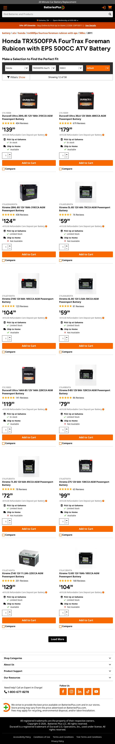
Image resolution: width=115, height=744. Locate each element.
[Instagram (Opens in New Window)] (71, 691)
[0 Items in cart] (110, 7)
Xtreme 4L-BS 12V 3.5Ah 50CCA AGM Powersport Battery (79, 300)
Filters (14, 77)
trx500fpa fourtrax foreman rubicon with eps (52, 33)
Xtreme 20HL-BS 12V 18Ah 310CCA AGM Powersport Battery (23, 209)
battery (6, 33)
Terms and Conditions (63, 737)
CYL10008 (6, 112)
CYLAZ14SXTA (8, 570)
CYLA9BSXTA (65, 387)
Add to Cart (29, 163)
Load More (57, 639)
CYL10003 (6, 387)
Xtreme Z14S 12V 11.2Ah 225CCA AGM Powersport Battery (22, 575)
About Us (9, 664)
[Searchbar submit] (110, 14)
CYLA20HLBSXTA (9, 204)
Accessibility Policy (22, 737)
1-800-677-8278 (18, 692)
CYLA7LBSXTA (8, 478)
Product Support (13, 671)
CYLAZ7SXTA (65, 478)
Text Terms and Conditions (89, 737)
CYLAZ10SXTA (8, 295)
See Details (90, 25)
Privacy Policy (57, 741)
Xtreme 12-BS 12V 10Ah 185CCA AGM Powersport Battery (79, 575)
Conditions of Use (42, 737)
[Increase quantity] (9, 154)
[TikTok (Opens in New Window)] (87, 691)
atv (14, 33)
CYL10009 (63, 112)
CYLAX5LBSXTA (66, 204)
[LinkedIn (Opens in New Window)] (79, 691)
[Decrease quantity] (9, 157)
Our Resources (12, 677)
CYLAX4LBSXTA (66, 295)
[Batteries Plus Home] (54, 7)
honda (21, 33)
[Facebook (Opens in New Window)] (63, 691)
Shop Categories (13, 658)
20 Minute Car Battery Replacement (57, 2)
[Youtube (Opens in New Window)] (96, 691)
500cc (82, 33)
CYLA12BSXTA (65, 570)
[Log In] (104, 7)
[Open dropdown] (46, 134)
